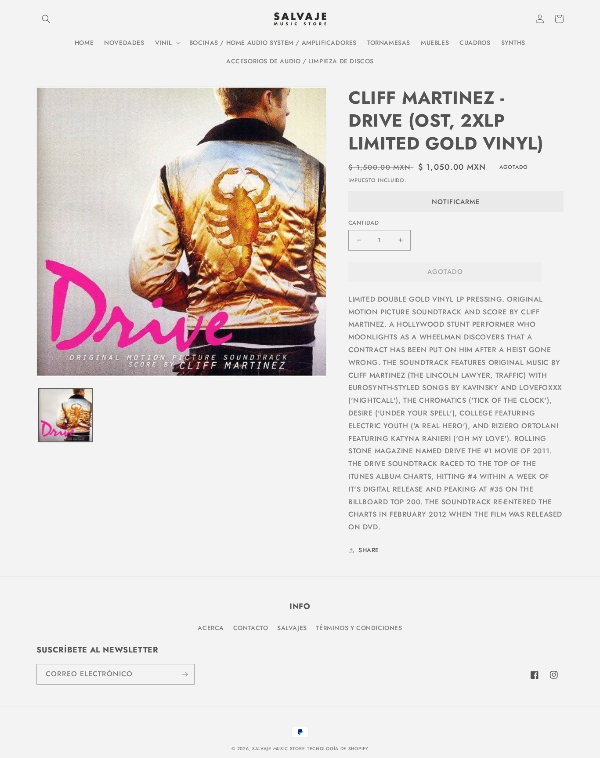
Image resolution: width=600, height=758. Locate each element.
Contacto (250, 627)
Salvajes (292, 627)
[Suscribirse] (184, 674)
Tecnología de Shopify (338, 748)
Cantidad (363, 223)
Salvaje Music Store (278, 748)
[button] (46, 19)
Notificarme (456, 202)
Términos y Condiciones (359, 627)
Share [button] (368, 550)
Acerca (211, 627)
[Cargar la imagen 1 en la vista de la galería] (65, 415)
